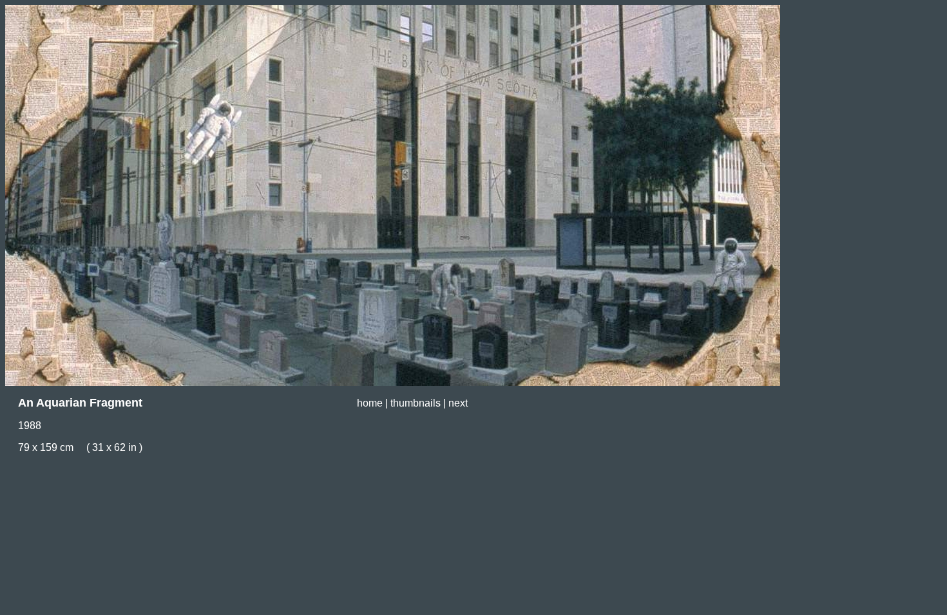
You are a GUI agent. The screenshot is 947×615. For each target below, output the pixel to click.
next (458, 403)
